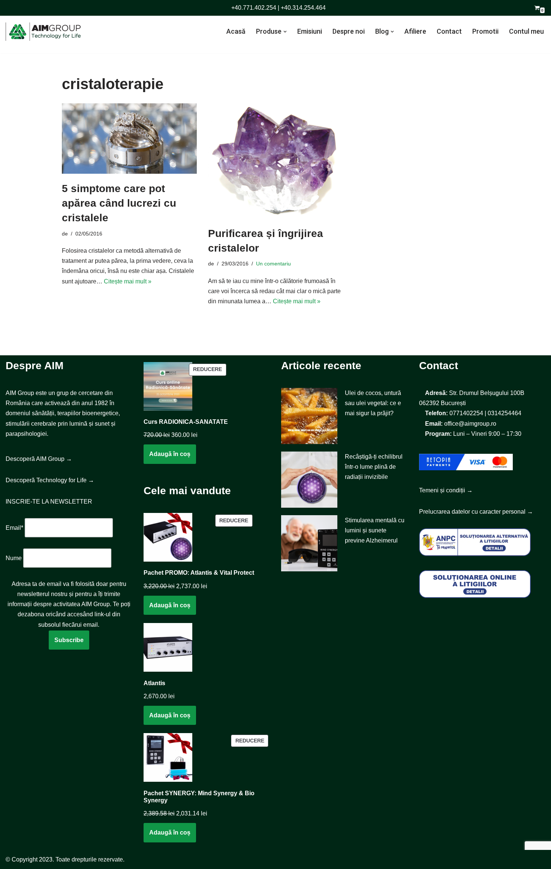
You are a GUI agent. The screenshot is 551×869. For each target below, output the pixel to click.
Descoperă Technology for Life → (50, 480)
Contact (449, 31)
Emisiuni (309, 31)
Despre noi (348, 31)
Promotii (485, 31)
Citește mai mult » (127, 281)
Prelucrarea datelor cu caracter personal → (476, 511)
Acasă (236, 31)
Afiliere (415, 31)
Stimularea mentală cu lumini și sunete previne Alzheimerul (374, 530)
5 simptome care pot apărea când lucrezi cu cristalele (119, 203)
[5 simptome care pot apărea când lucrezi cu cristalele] (129, 138)
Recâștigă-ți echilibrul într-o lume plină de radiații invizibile (374, 466)
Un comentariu (273, 264)
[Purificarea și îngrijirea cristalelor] (275, 161)
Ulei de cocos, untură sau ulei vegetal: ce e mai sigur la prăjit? (373, 403)
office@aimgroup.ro (470, 423)
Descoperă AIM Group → (39, 459)
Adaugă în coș (169, 454)
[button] (285, 31)
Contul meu (526, 31)
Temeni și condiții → (446, 490)
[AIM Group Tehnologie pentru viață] (43, 31)
